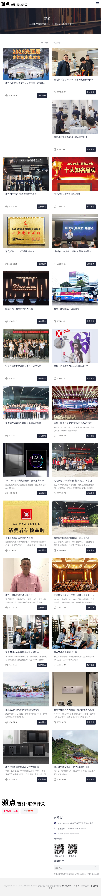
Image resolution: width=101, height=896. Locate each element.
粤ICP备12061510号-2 (70, 886)
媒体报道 (45, 43)
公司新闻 (56, 43)
